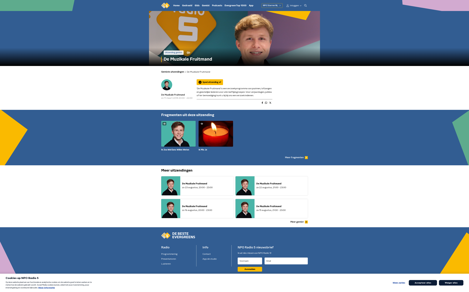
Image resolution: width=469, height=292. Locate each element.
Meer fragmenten (294, 158)
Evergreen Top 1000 (235, 6)
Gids (197, 6)
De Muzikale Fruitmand (173, 95)
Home (176, 6)
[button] (305, 5)
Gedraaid (187, 6)
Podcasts (217, 6)
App (251, 6)
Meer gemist (297, 222)
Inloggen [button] (294, 6)
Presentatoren (168, 259)
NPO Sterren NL (270, 5)
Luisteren (166, 264)
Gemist (206, 6)
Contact (207, 254)
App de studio (210, 259)
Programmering (169, 254)
